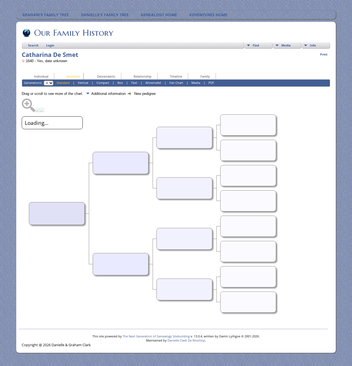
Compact (103, 83)
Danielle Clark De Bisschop (186, 340)
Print (324, 54)
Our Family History (73, 32)
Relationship (143, 76)
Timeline (176, 76)
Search (33, 45)
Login (50, 45)
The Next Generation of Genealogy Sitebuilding (156, 336)
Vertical (83, 83)
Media (286, 45)
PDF (211, 83)
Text (134, 83)
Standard (63, 83)
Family (205, 76)
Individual (41, 76)
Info (313, 45)
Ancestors (73, 76)
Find (256, 45)
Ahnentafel (153, 83)
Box (120, 83)
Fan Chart (176, 83)
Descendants (106, 76)
